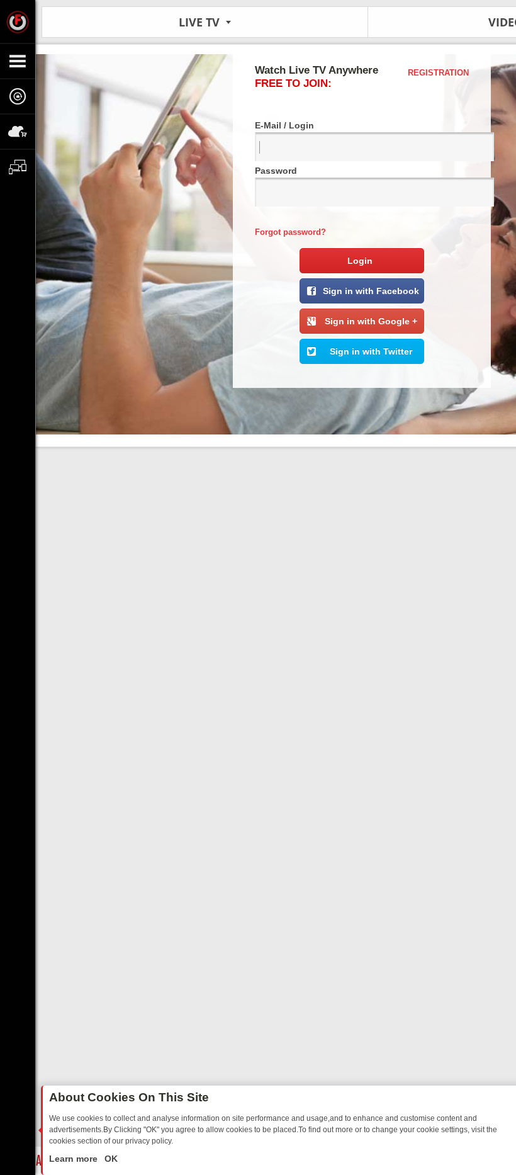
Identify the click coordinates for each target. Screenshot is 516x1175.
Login (360, 261)
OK (110, 1159)
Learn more (74, 1159)
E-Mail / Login (284, 125)
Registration (438, 72)
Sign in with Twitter (371, 351)
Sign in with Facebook (371, 291)
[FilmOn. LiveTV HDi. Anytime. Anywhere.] (17, 21)
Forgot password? (290, 232)
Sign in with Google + (371, 321)
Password (276, 171)
